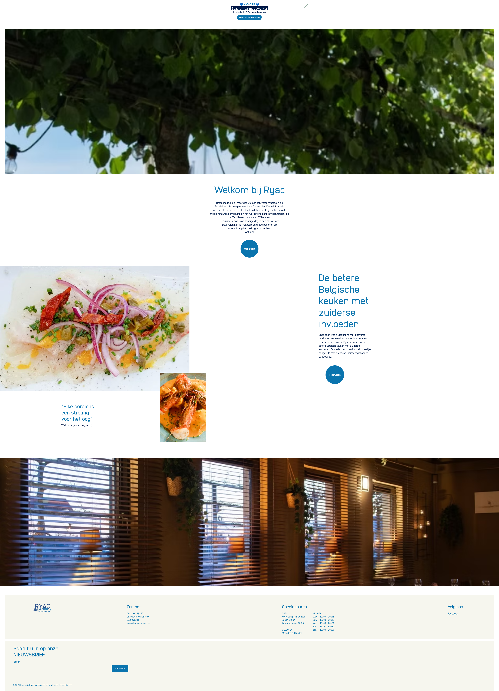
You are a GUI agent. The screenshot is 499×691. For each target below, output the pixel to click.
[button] (306, 6)
